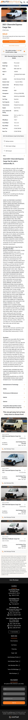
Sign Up (14, 702)
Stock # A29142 (5, 434)
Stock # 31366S (5, 502)
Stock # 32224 (5, 536)
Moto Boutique (13, 673)
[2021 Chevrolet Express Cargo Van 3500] (14, 459)
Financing (14, 649)
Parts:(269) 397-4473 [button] (15, 627)
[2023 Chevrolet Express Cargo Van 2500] (14, 493)
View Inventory (14, 641)
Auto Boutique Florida (13, 657)
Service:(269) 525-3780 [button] (15, 625)
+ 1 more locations (14, 631)
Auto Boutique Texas (13, 661)
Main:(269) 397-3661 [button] (15, 623)
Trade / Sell (14, 653)
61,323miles (23, 541)
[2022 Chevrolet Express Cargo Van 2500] (14, 424)
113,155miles (22, 472)
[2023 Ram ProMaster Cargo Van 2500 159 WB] (14, 527)
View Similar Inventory (14, 45)
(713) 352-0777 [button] (15, 604)
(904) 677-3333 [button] (15, 595)
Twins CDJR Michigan (13, 669)
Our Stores (14, 645)
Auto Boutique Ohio (13, 665)
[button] (21, 2)
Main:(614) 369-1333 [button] (15, 613)
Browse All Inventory (14, 41)
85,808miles (23, 438)
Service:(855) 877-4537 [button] (15, 615)
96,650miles (23, 506)
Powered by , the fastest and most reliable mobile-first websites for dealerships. (14, 713)
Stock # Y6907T (5, 468)
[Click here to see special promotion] (14, 5)
